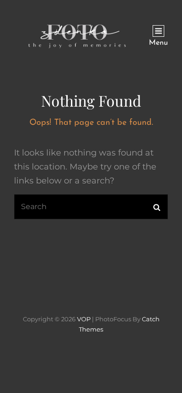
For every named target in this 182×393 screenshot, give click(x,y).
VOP (84, 319)
